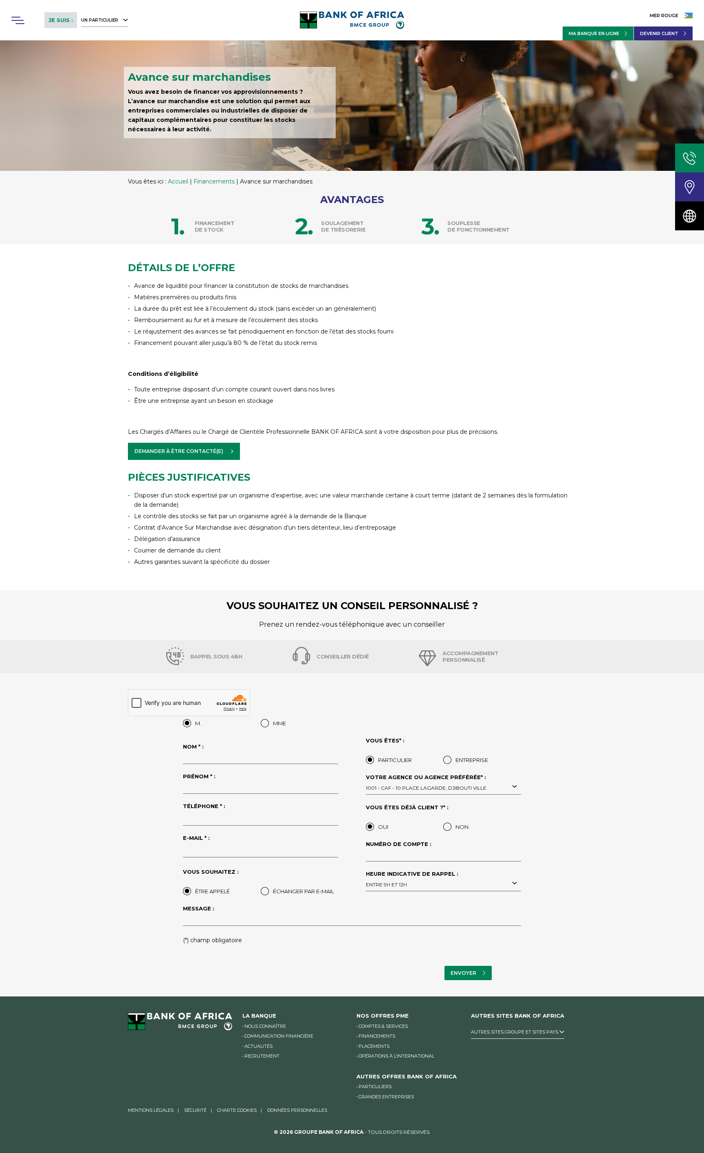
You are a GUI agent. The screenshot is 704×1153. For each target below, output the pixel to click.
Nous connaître (265, 1026)
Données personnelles (297, 1110)
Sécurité (195, 1110)
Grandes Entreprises (386, 1097)
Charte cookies (237, 1110)
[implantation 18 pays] (689, 215)
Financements (214, 181)
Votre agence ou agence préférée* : (426, 783)
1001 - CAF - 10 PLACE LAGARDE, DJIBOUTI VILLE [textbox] (426, 788)
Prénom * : (199, 777)
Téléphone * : (204, 806)
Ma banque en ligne (594, 33)
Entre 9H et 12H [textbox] (386, 884)
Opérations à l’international (396, 1056)
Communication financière (278, 1036)
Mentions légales (151, 1110)
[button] (17, 20)
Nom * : (193, 747)
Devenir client (659, 33)
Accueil (178, 181)
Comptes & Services (383, 1026)
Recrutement (261, 1056)
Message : (198, 909)
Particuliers (375, 1086)
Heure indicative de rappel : (412, 879)
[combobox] (443, 787)
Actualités (258, 1046)
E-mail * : (196, 838)
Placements (374, 1046)
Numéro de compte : (398, 844)
